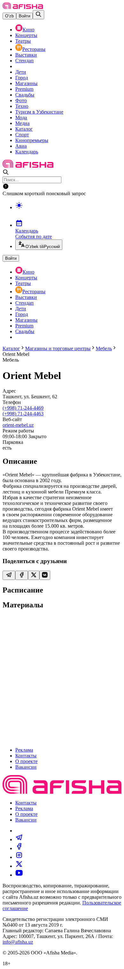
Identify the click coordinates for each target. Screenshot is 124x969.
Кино (28, 29)
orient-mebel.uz (18, 425)
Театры (23, 41)
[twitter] (19, 866)
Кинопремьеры (31, 140)
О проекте (26, 761)
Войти (24, 16)
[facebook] (19, 848)
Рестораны (33, 49)
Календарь (26, 151)
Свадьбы (24, 94)
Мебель (104, 348)
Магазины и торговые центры (58, 348)
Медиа (22, 123)
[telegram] (19, 839)
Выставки (26, 55)
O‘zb (9, 16)
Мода (21, 117)
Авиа (21, 146)
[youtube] (19, 875)
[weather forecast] (68, 212)
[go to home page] (23, 7)
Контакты (26, 755)
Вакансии (26, 767)
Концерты (26, 35)
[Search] (38, 14)
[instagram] (19, 857)
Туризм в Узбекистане (39, 112)
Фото (21, 100)
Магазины (26, 83)
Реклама (24, 750)
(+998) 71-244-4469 (23, 408)
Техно (21, 106)
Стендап (24, 60)
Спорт (22, 134)
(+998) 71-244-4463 (23, 413)
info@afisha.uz (18, 942)
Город (21, 77)
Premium (24, 89)
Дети (20, 72)
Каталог (24, 129)
